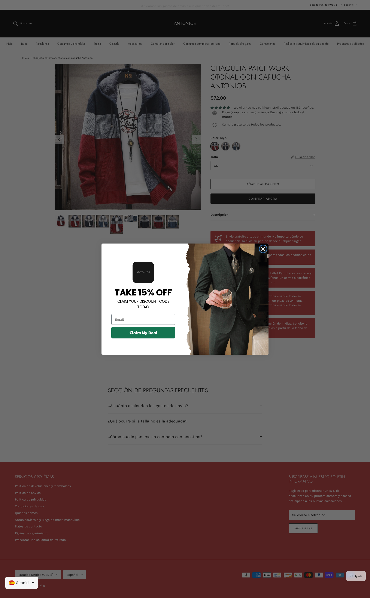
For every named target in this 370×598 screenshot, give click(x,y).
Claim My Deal (143, 332)
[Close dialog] (263, 249)
